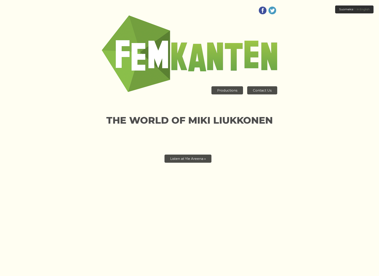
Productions (227, 90)
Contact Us (262, 90)
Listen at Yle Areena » (188, 159)
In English (363, 9)
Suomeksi (346, 9)
